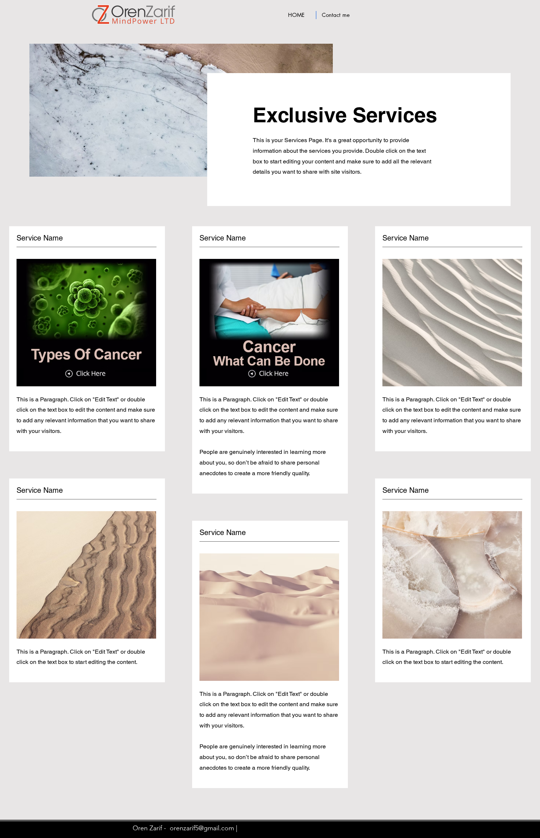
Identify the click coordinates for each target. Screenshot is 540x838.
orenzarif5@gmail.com (202, 828)
